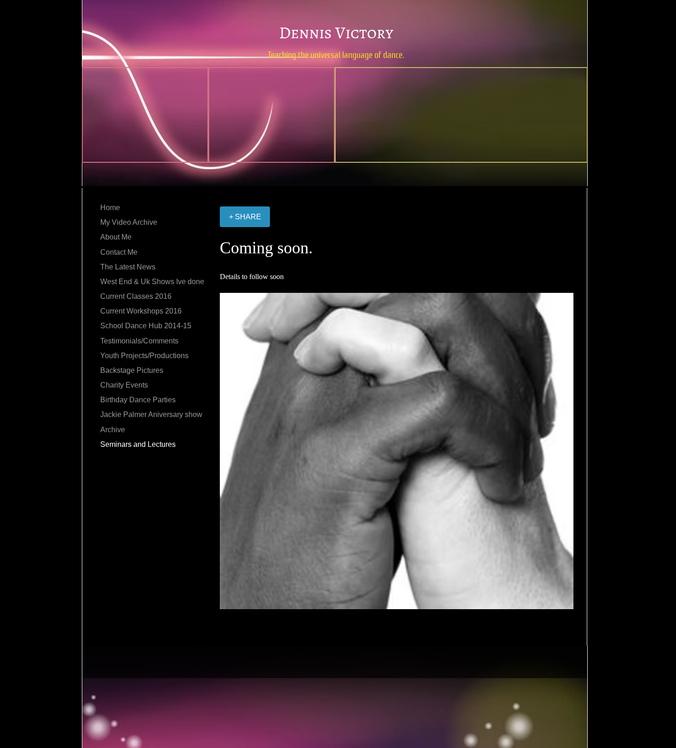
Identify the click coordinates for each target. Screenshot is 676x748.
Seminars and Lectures (138, 444)
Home (110, 207)
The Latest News (127, 267)
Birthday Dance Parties (138, 400)
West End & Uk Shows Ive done (152, 281)
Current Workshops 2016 (141, 311)
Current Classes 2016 (136, 296)
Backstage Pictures (131, 370)
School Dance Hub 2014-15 (145, 326)
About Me (116, 237)
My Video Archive (128, 222)
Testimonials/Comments (139, 341)
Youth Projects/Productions (144, 356)
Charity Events (124, 385)
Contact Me (118, 252)
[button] (396, 451)
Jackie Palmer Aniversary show (151, 414)
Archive (112, 430)
